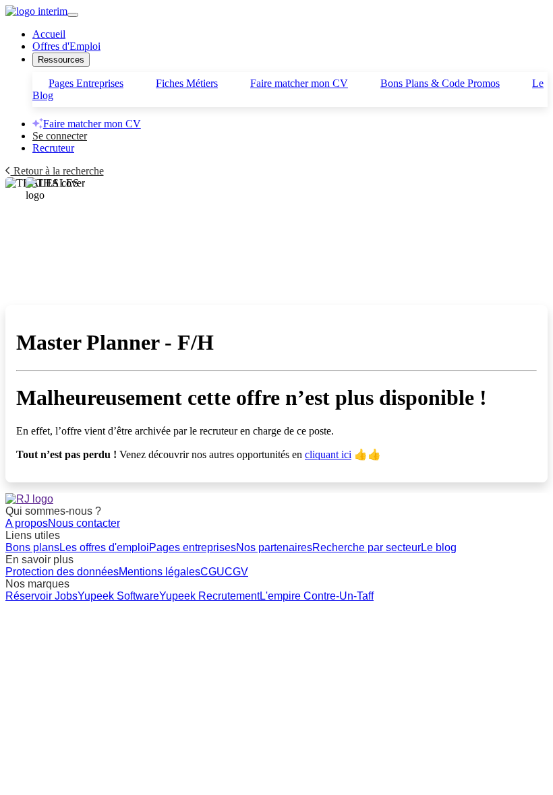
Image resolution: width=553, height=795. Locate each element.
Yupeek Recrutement (209, 596)
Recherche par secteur (366, 547)
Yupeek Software (118, 596)
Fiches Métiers (187, 83)
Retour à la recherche (57, 171)
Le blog (439, 547)
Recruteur (53, 148)
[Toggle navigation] (72, 15)
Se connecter (59, 135)
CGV (236, 571)
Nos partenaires (274, 547)
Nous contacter (84, 523)
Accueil (48, 34)
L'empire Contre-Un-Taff (317, 596)
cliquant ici (328, 454)
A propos (26, 523)
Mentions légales (159, 571)
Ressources (61, 60)
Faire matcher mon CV (299, 83)
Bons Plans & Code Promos (440, 83)
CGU (212, 571)
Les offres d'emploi (104, 547)
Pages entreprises (192, 547)
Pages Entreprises (86, 83)
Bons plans (32, 547)
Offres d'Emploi (66, 46)
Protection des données (62, 571)
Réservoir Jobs (41, 596)
